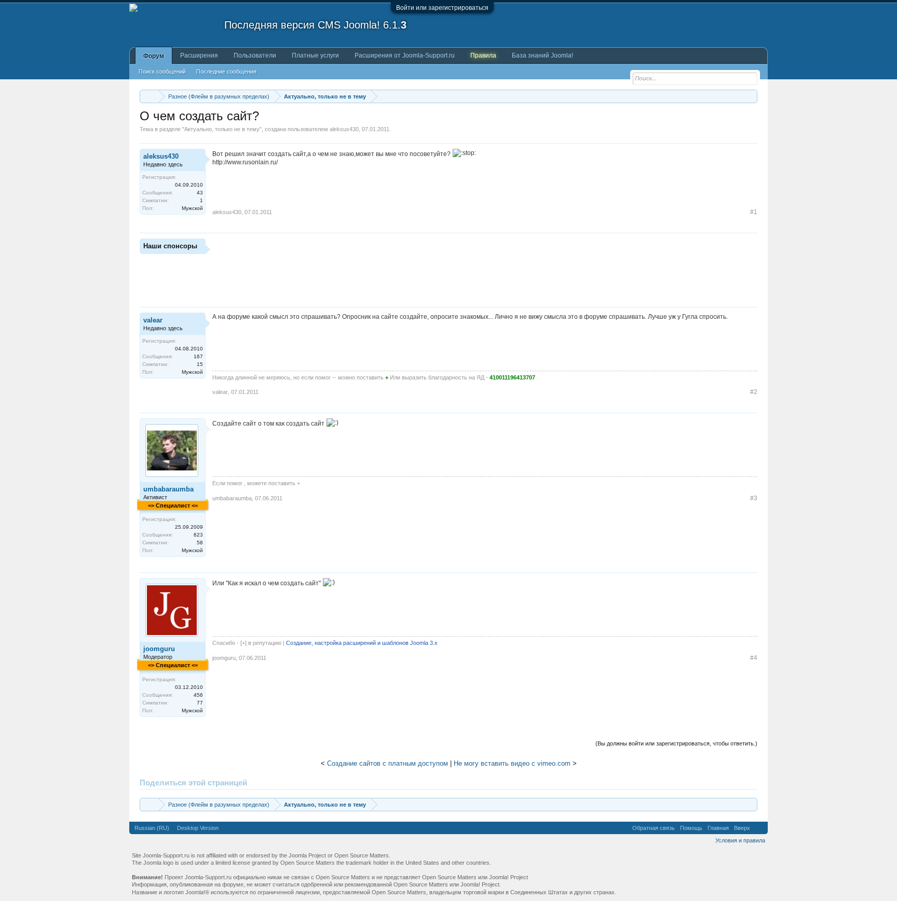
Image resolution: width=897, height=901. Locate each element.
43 (200, 192)
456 (198, 695)
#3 (753, 498)
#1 (753, 212)
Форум (153, 56)
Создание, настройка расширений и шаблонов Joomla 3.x (362, 643)
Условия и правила (740, 840)
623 (198, 535)
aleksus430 (344, 129)
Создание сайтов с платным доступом (387, 763)
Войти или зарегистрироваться (442, 7)
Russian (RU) (151, 828)
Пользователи (255, 55)
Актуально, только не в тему (222, 129)
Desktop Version (198, 828)
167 (198, 356)
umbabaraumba (168, 489)
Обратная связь (653, 828)
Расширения (199, 55)
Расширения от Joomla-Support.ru (405, 55)
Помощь (691, 828)
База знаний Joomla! (542, 55)
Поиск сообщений (162, 71)
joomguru (159, 649)
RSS (759, 828)
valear (152, 320)
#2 (753, 392)
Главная (718, 828)
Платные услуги (315, 55)
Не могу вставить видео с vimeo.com (512, 763)
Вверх (742, 828)
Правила (483, 55)
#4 (753, 657)
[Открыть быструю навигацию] (751, 96)
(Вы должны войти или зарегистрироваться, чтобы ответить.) (676, 743)
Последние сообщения (226, 71)
